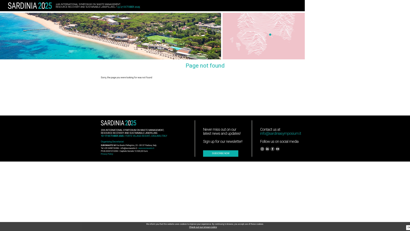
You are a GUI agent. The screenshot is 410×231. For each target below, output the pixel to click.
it (381, 5)
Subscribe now (220, 153)
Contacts (343, 5)
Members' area (360, 5)
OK (408, 227)
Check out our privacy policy (203, 227)
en (386, 5)
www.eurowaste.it (146, 148)
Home (332, 5)
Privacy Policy (107, 154)
